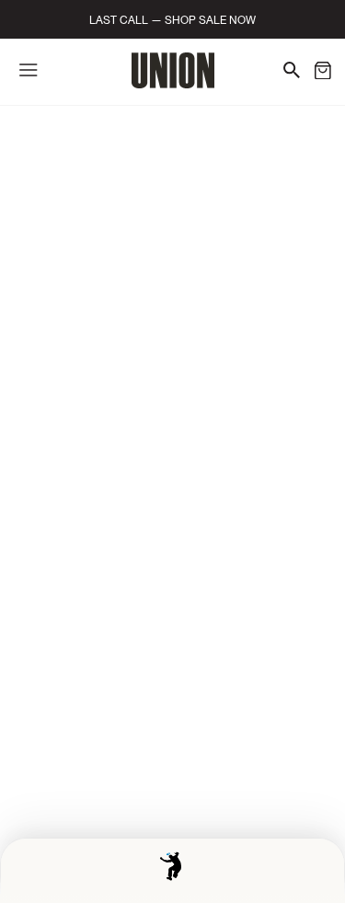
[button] (323, 73)
